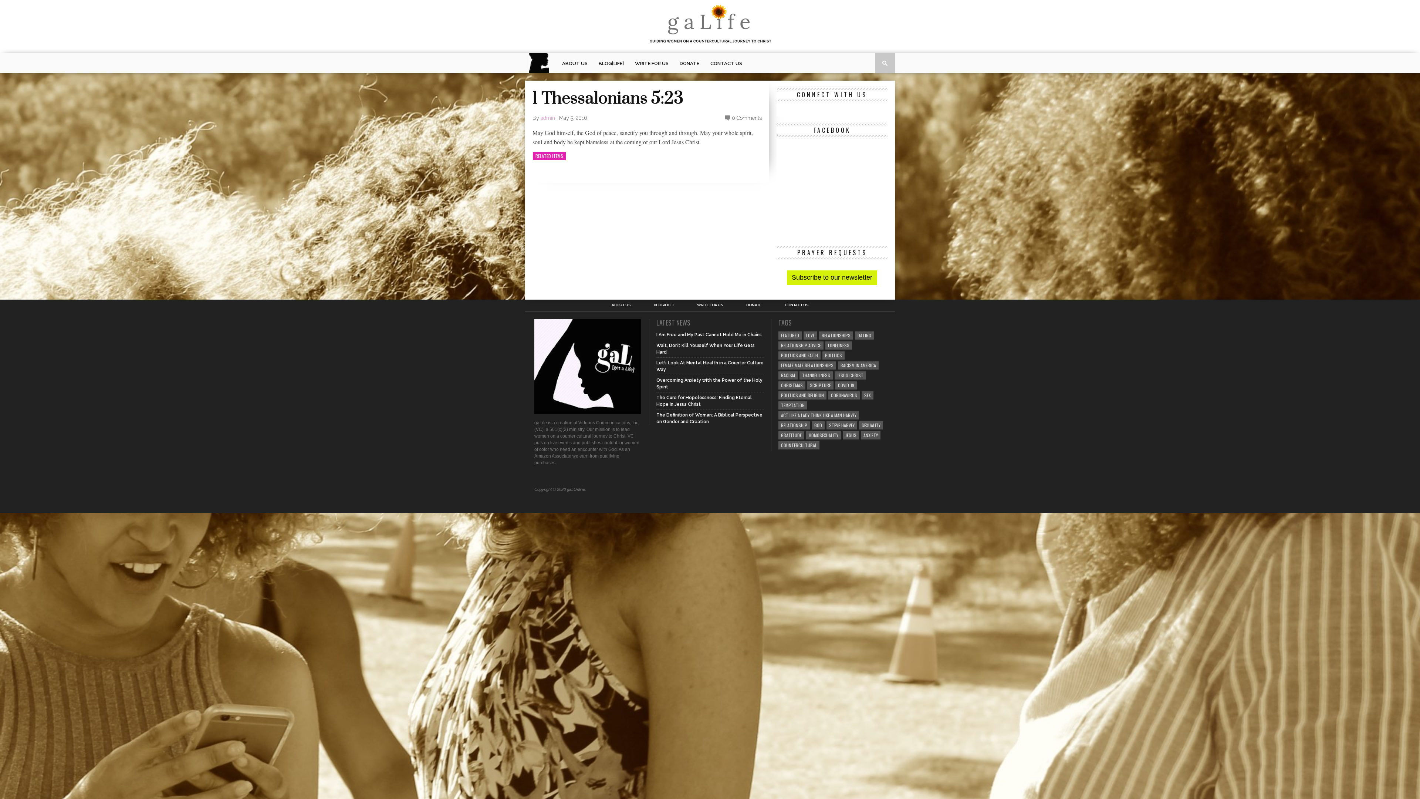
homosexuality (823, 435)
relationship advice (801, 345)
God (818, 425)
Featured (790, 335)
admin (548, 118)
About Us (575, 63)
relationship (794, 425)
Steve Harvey (842, 425)
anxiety (870, 435)
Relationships (836, 335)
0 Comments (747, 118)
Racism (788, 375)
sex (867, 395)
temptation (793, 405)
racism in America (858, 365)
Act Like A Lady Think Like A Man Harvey (818, 415)
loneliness (838, 345)
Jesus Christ (850, 375)
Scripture (820, 385)
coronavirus (844, 395)
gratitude (791, 435)
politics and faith (799, 355)
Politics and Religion (802, 395)
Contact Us (726, 63)
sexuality (871, 425)
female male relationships (807, 365)
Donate (689, 63)
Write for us (652, 63)
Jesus (850, 435)
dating (864, 335)
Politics (833, 355)
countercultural (799, 445)
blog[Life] (611, 63)
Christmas (792, 385)
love (810, 335)
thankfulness (816, 375)
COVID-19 (846, 385)
